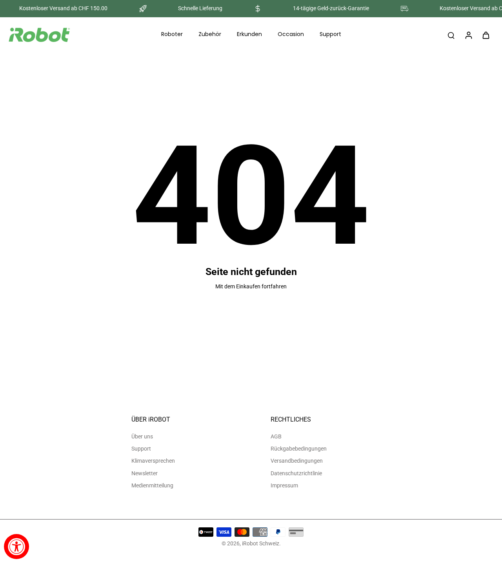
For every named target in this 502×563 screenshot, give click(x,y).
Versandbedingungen (297, 461)
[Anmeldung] (468, 35)
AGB (276, 436)
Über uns (142, 436)
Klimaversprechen (153, 461)
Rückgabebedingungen (299, 448)
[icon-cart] (485, 35)
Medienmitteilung (152, 485)
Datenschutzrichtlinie (296, 473)
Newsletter (144, 473)
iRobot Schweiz (260, 543)
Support (141, 448)
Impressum (284, 485)
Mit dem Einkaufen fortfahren (251, 286)
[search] (451, 35)
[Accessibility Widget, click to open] (16, 546)
